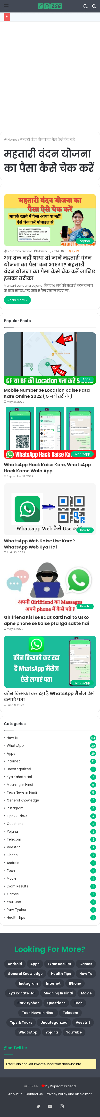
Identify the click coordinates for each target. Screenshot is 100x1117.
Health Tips (16, 917)
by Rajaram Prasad (60, 1086)
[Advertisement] (50, 76)
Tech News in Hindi (22, 792)
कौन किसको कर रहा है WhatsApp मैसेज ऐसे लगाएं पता (49, 696)
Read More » (17, 300)
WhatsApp (15, 745)
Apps (11, 753)
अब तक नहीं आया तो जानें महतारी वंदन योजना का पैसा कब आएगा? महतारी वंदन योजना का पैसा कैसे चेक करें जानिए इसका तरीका (49, 268)
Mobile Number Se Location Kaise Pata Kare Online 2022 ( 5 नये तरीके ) (47, 393)
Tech (11, 870)
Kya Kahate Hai (19, 777)
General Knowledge (23, 800)
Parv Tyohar (16, 909)
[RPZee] (50, 6)
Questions (15, 824)
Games (13, 894)
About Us (15, 1094)
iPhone (12, 855)
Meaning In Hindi (20, 784)
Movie (12, 878)
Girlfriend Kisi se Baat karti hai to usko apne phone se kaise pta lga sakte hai (46, 620)
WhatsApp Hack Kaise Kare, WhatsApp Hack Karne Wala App (47, 468)
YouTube (14, 902)
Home (12, 139)
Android (13, 863)
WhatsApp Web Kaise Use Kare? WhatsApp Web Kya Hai (39, 544)
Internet (13, 761)
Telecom (14, 839)
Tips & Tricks (17, 816)
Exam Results (17, 886)
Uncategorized (19, 769)
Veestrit (13, 847)
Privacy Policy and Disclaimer (69, 1094)
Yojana (12, 831)
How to (12, 738)
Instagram (15, 808)
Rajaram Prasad (20, 251)
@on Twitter (15, 1047)
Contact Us (34, 1094)
